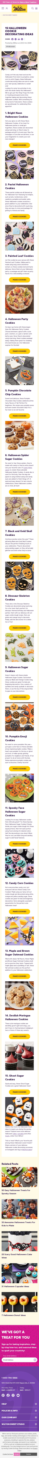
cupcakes (20, 1134)
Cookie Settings (8, 1454)
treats (7, 1136)
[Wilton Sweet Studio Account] (6, 8)
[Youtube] (18, 1395)
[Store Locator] (36, 8)
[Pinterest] (22, 39)
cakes (15, 1134)
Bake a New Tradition (28, 2)
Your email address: (10, 1356)
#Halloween (10, 46)
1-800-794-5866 (9, 1378)
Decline (28, 1454)
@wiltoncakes (27, 1150)
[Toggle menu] (3, 8)
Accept (16, 1454)
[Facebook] (12, 39)
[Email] (16, 39)
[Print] (19, 39)
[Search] (32, 8)
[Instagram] (13, 1395)
